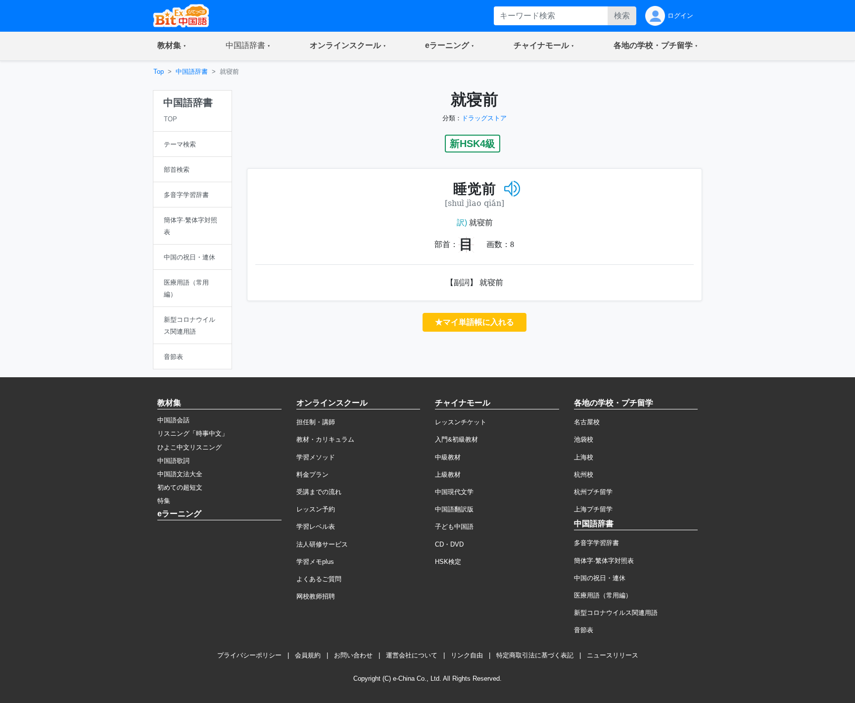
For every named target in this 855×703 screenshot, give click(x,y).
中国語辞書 (192, 71)
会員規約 (308, 655)
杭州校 (583, 474)
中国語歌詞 (173, 460)
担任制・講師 (315, 422)
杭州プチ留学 (593, 492)
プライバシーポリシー (249, 655)
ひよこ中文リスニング (189, 447)
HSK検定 (448, 561)
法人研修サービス (322, 544)
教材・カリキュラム (325, 439)
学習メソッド (315, 457)
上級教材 (448, 474)
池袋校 (583, 439)
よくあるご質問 (318, 579)
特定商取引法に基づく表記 (534, 655)
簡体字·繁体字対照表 (604, 560)
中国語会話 (173, 420)
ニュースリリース (612, 655)
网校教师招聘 (315, 596)
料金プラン (312, 474)
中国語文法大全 (179, 474)
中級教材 (448, 457)
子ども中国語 (454, 526)
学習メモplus (315, 561)
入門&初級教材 (456, 439)
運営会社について (411, 655)
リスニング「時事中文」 (192, 433)
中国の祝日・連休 (599, 578)
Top (158, 71)
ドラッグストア (484, 118)
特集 (163, 500)
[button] (171, 46)
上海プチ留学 (593, 509)
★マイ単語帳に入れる (474, 322)
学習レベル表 (315, 526)
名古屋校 (587, 422)
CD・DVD (449, 544)
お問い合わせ (353, 655)
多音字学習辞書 (596, 543)
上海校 (583, 457)
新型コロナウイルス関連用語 (616, 612)
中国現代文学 (454, 492)
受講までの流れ (318, 492)
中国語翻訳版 (454, 509)
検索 (622, 15)
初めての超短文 (179, 487)
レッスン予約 (315, 509)
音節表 (583, 630)
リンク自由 (467, 655)
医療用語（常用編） (603, 595)
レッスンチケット (460, 422)
